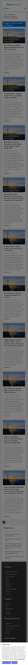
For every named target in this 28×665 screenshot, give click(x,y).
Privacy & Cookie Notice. (20, 659)
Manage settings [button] (6, 662)
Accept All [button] (14, 662)
